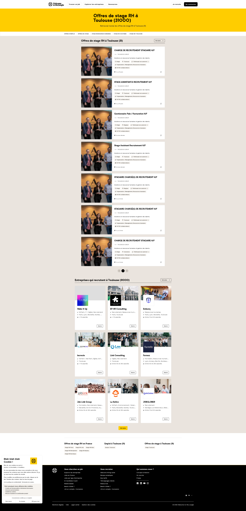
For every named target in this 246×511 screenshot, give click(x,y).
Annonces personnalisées (12, 490)
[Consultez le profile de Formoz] (156, 346)
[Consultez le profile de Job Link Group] (90, 393)
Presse (139, 478)
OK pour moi (35, 501)
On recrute (140, 475)
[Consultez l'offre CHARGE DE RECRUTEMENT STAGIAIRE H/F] (96, 61)
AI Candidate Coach (71, 481)
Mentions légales (58, 505)
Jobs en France (69, 475)
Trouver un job (74, 4)
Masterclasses (69, 483)
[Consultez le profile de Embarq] (156, 300)
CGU (67, 505)
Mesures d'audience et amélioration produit (16, 493)
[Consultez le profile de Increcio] (90, 346)
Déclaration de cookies (28, 482)
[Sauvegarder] (160, 72)
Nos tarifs (103, 478)
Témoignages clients (107, 481)
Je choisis (22, 501)
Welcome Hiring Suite (107, 472)
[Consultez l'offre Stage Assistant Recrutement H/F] (96, 156)
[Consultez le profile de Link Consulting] (123, 346)
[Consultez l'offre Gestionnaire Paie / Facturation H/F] (96, 124)
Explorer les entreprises (94, 4)
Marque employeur (106, 475)
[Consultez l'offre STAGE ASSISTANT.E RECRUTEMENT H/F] (96, 93)
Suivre (100, 326)
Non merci (8, 501)
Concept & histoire (143, 472)
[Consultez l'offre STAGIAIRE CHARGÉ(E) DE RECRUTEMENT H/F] (96, 188)
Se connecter (191, 4)
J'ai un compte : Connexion (73, 489)
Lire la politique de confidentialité (12, 482)
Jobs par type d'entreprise (73, 478)
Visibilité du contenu (10, 491)
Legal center (75, 505)
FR (189, 495)
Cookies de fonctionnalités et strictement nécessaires (19, 488)
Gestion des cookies (88, 505)
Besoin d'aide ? (69, 486)
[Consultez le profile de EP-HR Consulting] (123, 300)
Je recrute (177, 4)
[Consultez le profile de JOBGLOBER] (156, 393)
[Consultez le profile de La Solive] (123, 393)
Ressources (112, 4)
